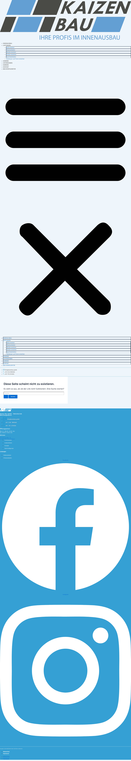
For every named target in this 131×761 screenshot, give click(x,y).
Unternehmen (7, 359)
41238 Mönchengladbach (7, 439)
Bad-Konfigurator (9, 69)
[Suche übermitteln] (6, 396)
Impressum (6, 753)
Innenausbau (7, 338)
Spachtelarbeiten (11, 57)
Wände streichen (11, 52)
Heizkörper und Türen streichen (15, 59)
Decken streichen (11, 54)
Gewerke (6, 356)
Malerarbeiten (10, 47)
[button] (65, 203)
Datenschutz (6, 751)
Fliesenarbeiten (10, 50)
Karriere (6, 361)
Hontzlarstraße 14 (5, 437)
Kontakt (6, 363)
